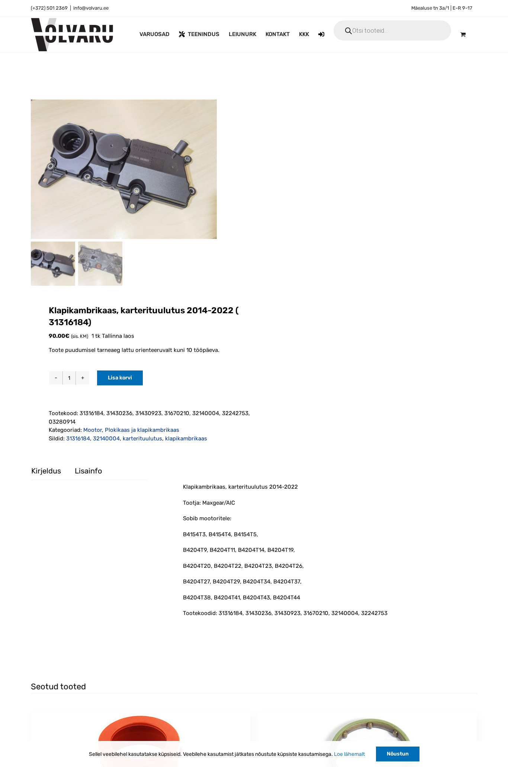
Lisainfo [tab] (88, 470)
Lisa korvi (120, 378)
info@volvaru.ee (91, 8)
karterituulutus (142, 438)
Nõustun (398, 754)
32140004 (106, 438)
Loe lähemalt (349, 754)
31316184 (78, 438)
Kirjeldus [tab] (46, 470)
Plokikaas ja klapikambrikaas (142, 430)
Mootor (92, 430)
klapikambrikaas (186, 438)
